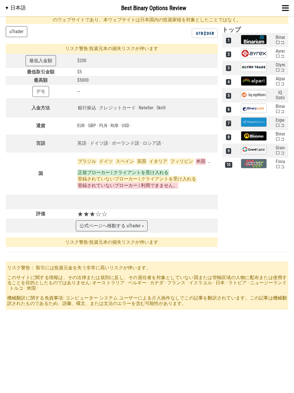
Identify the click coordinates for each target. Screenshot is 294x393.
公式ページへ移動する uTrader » (112, 225)
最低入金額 (40, 60)
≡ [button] (285, 8)
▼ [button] (15, 8)
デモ (40, 91)
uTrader (16, 31)
